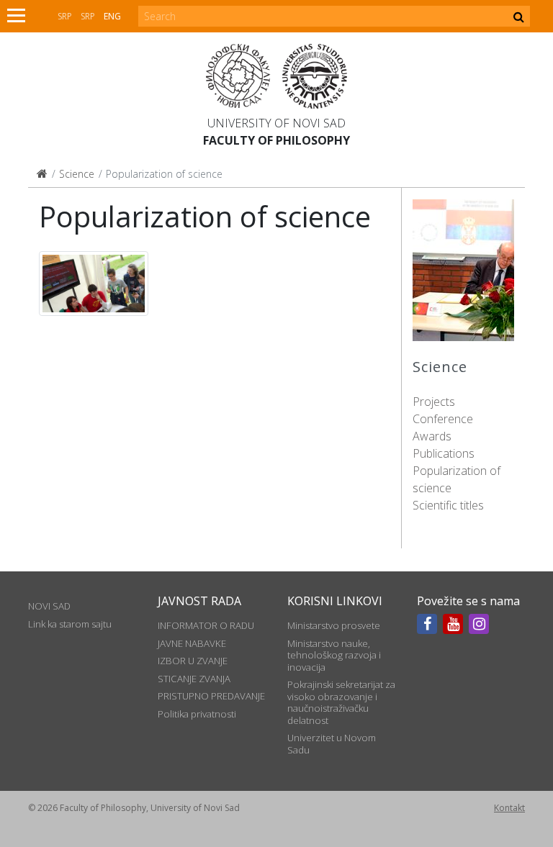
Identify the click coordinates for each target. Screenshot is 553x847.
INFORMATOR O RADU (206, 625)
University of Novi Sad (276, 123)
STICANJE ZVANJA (194, 678)
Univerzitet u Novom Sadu (331, 743)
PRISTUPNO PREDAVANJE (211, 695)
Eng (112, 16)
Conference (443, 419)
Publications (444, 453)
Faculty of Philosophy (276, 140)
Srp (65, 16)
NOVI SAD (49, 605)
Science (76, 174)
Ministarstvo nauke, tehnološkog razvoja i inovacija (334, 655)
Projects (434, 401)
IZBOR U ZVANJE (193, 660)
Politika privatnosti (197, 713)
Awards (432, 436)
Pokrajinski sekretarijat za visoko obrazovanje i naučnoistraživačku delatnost (341, 702)
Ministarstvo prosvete (333, 625)
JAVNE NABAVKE (192, 643)
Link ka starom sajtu (70, 623)
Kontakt (509, 808)
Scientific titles (448, 505)
